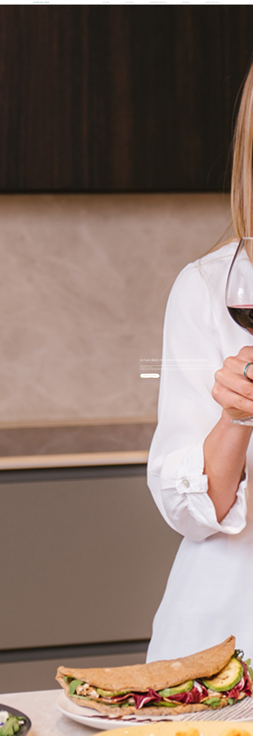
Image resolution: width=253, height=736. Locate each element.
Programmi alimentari (158, 2)
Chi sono (106, 2)
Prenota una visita (212, 2)
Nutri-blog (129, 2)
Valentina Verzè (41, 2)
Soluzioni (185, 2)
